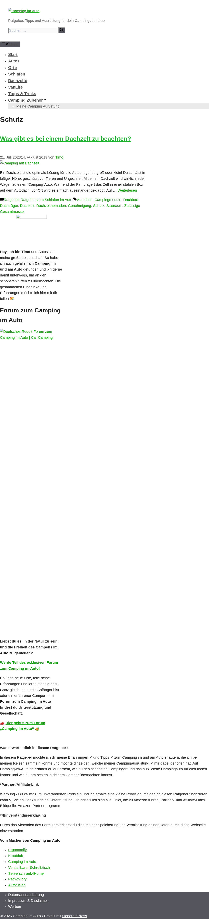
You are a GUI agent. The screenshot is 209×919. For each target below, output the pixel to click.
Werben (14, 907)
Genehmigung (79, 206)
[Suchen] (61, 30)
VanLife (15, 87)
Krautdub (15, 856)
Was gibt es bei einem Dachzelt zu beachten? (65, 138)
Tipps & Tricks (22, 93)
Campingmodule (107, 200)
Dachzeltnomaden (51, 206)
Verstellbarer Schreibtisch (29, 868)
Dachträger (9, 206)
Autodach (84, 200)
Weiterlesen (127, 190)
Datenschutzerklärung (26, 895)
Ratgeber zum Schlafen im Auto (46, 200)
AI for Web (17, 885)
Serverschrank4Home (26, 873)
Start (13, 54)
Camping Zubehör (25, 100)
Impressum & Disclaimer (28, 901)
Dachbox (130, 200)
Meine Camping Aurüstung (38, 106)
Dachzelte (17, 80)
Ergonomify (17, 850)
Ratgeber (11, 200)
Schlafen (16, 74)
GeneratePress (74, 916)
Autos (14, 61)
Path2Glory (17, 879)
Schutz (98, 206)
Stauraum (114, 206)
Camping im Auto (22, 862)
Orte (12, 67)
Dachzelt (27, 206)
